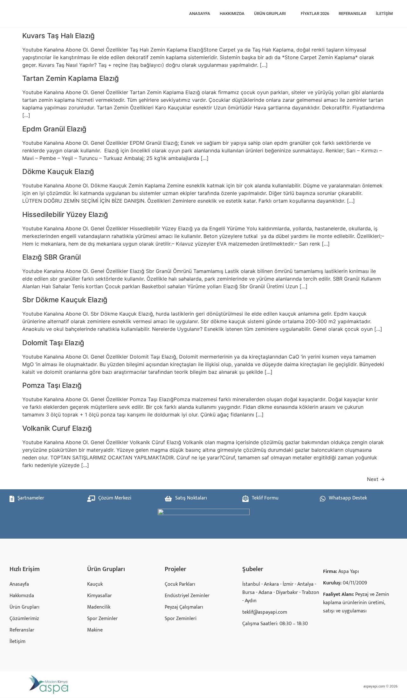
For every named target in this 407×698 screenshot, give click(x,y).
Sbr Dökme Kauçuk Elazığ (64, 300)
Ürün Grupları (270, 13)
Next (376, 479)
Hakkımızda (232, 13)
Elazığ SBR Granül (51, 257)
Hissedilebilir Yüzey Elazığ (65, 214)
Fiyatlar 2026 (315, 13)
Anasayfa (199, 13)
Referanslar (352, 13)
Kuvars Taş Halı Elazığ (58, 35)
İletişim (384, 13)
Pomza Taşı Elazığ (52, 385)
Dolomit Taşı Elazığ (53, 343)
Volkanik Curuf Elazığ (57, 428)
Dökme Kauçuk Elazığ (58, 171)
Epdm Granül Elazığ (54, 129)
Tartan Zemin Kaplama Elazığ (70, 78)
